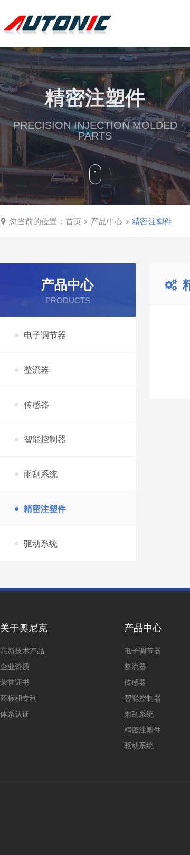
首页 (73, 221)
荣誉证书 (15, 682)
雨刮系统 (41, 474)
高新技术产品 (22, 651)
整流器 (36, 369)
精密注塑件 (152, 221)
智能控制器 (45, 439)
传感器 (36, 404)
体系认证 (15, 714)
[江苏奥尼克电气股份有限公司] (57, 23)
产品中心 (107, 221)
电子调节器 (45, 335)
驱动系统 (41, 543)
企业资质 (15, 666)
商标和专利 (18, 698)
